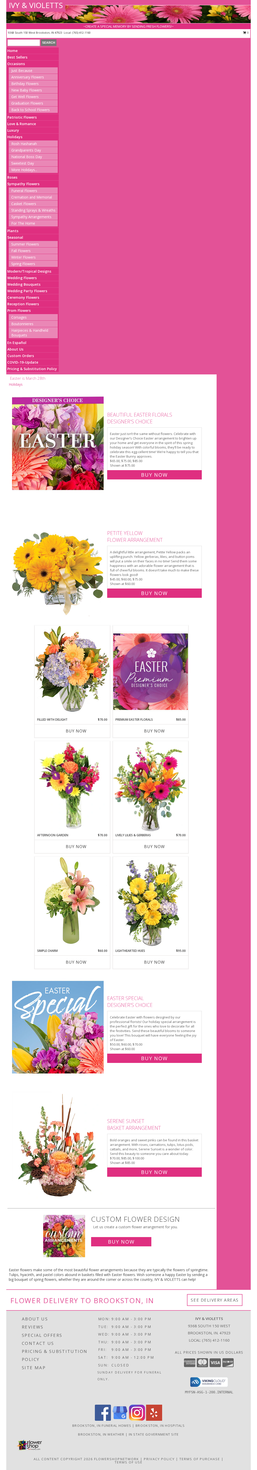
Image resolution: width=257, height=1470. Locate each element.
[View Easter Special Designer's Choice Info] (58, 1027)
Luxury (13, 130)
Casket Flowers (23, 203)
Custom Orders (20, 355)
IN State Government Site (154, 1434)
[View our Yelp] (154, 1419)
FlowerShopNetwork (116, 1459)
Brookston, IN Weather (101, 1434)
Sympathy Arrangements (31, 216)
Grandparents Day (26, 150)
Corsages (19, 317)
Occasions (16, 63)
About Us (15, 349)
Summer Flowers (25, 244)
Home (12, 50)
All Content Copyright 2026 (63, 1459)
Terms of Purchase (199, 1459)
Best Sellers (17, 57)
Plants (12, 230)
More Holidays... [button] (24, 169)
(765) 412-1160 (81, 32)
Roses (12, 177)
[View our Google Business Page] (120, 1419)
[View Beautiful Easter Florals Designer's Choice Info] (58, 443)
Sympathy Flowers (23, 183)
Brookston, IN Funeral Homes (101, 1425)
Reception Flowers (23, 304)
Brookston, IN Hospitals (160, 1425)
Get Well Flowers (25, 96)
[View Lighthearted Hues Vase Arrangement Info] (150, 902)
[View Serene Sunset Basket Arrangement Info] (58, 1145)
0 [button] (247, 32)
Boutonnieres (22, 323)
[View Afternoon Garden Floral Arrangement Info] (72, 787)
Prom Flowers (19, 310)
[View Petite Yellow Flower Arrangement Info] (58, 562)
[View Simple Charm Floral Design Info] (72, 902)
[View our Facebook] (103, 1419)
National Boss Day (26, 156)
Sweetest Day (22, 163)
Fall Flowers (21, 250)
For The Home (23, 223)
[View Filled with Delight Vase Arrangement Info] (72, 671)
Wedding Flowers (22, 277)
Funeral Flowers (24, 190)
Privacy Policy (159, 1459)
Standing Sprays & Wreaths (33, 210)
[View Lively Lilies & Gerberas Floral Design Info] (150, 787)
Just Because (21, 70)
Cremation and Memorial (31, 197)
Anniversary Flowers (27, 77)
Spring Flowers (23, 263)
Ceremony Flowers (23, 297)
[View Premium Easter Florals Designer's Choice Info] (150, 671)
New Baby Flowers (26, 90)
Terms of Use (129, 1462)
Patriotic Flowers (22, 117)
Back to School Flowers (30, 109)
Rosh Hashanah (24, 143)
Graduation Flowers (27, 103)
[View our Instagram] (137, 1419)
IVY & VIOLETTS (36, 5)
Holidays (14, 136)
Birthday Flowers (25, 83)
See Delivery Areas (215, 1300)
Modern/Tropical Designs (29, 271)
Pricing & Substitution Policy (32, 368)
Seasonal (15, 237)
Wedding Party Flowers (27, 290)
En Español (16, 342)
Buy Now (154, 474)
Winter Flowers (23, 257)
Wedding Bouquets (23, 284)
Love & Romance (21, 123)
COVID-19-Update (22, 362)
